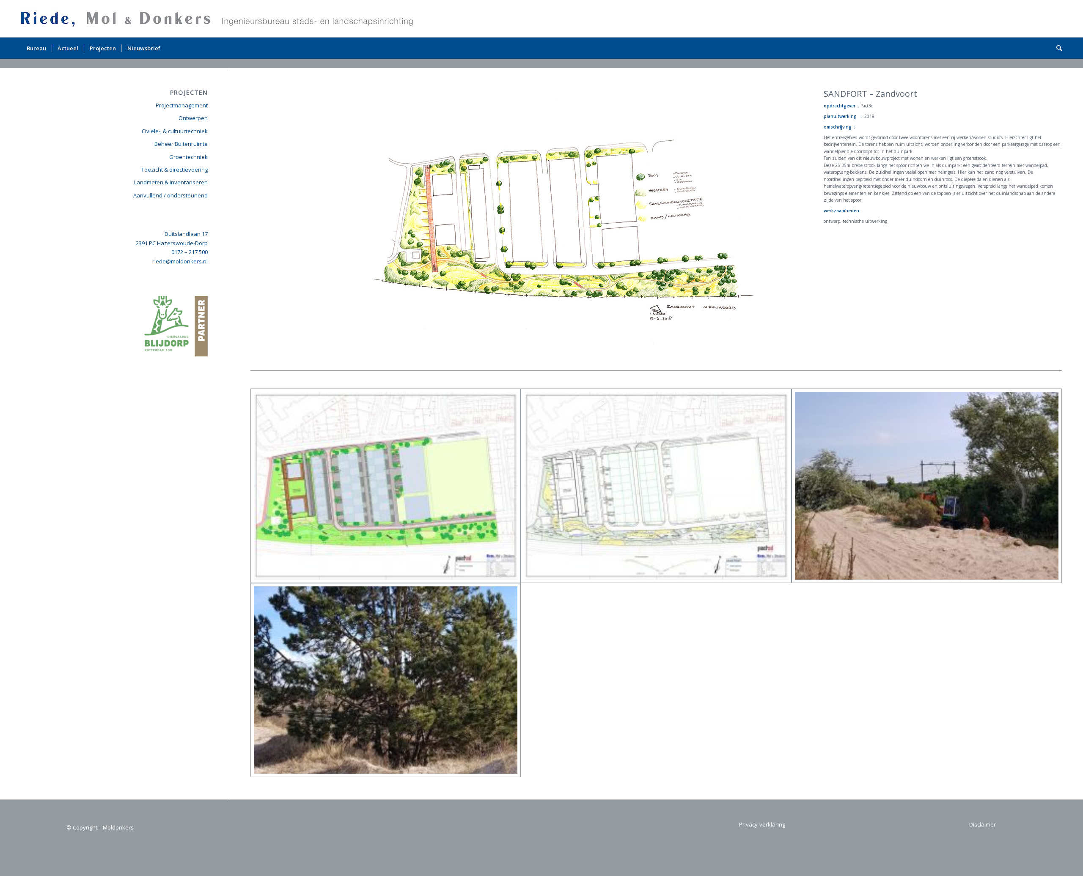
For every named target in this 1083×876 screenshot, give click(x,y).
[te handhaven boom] (385, 680)
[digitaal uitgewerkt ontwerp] (385, 486)
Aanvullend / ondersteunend (170, 195)
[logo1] (219, 18)
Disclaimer (982, 824)
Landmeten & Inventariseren (171, 182)
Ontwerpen (193, 118)
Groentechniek (188, 157)
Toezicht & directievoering (174, 169)
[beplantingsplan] (656, 486)
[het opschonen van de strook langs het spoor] (927, 486)
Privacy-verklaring (762, 824)
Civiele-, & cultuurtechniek (175, 131)
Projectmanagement (182, 105)
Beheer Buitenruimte (181, 144)
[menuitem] (36, 48)
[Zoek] (1056, 48)
